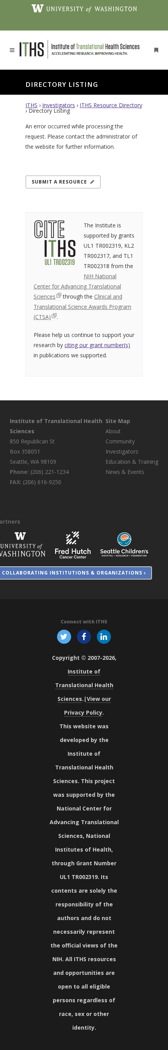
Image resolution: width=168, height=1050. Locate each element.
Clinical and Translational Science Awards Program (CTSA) (82, 307)
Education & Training (131, 461)
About (113, 431)
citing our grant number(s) (97, 345)
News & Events (124, 471)
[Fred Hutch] (73, 544)
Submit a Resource (59, 181)
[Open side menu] (154, 50)
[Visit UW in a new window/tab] (84, 7)
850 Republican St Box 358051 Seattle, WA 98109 (33, 451)
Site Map (117, 421)
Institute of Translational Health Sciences (84, 685)
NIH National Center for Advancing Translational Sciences (77, 286)
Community (120, 441)
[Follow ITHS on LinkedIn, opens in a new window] (104, 636)
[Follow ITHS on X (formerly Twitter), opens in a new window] (63, 636)
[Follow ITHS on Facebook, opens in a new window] (83, 636)
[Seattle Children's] (124, 544)
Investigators (58, 105)
